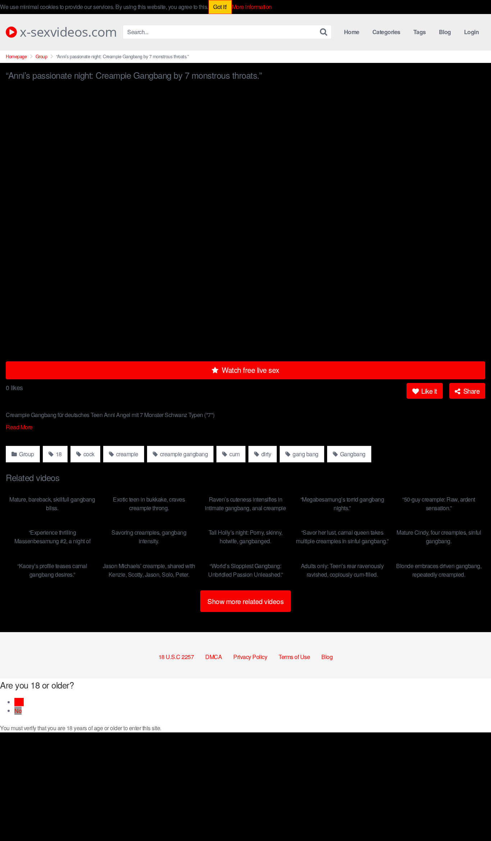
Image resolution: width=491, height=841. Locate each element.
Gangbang (352, 454)
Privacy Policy (250, 657)
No (18, 711)
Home (351, 32)
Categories (386, 32)
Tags (419, 32)
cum (234, 454)
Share (470, 391)
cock (88, 454)
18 (58, 454)
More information (252, 7)
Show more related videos (245, 601)
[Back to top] (471, 818)
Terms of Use (294, 657)
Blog (445, 32)
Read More (20, 427)
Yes (19, 702)
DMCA (213, 657)
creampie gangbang (183, 454)
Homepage (16, 56)
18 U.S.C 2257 (176, 657)
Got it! (220, 7)
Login (471, 32)
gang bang (305, 454)
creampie (126, 454)
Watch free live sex (249, 370)
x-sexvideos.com (67, 32)
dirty (265, 454)
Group (41, 56)
